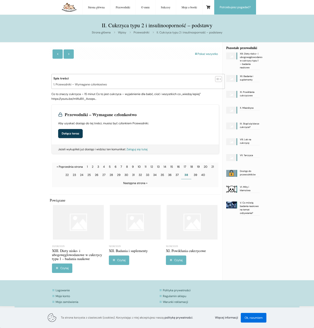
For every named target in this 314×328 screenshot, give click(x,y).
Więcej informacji (226, 317)
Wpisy (122, 32)
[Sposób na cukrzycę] (69, 7)
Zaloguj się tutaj (137, 149)
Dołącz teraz (70, 133)
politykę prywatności (178, 317)
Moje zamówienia (67, 302)
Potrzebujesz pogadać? (235, 7)
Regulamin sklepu (174, 296)
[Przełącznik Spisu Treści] (216, 79)
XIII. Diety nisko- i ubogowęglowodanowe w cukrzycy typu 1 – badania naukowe (77, 254)
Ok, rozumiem (254, 318)
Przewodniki (141, 32)
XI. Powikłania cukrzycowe (186, 250)
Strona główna (101, 32)
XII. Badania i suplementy (128, 250)
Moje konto (63, 296)
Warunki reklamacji (175, 302)
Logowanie (63, 290)
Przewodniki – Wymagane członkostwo (81, 84)
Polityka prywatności (177, 290)
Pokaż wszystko (208, 54)
